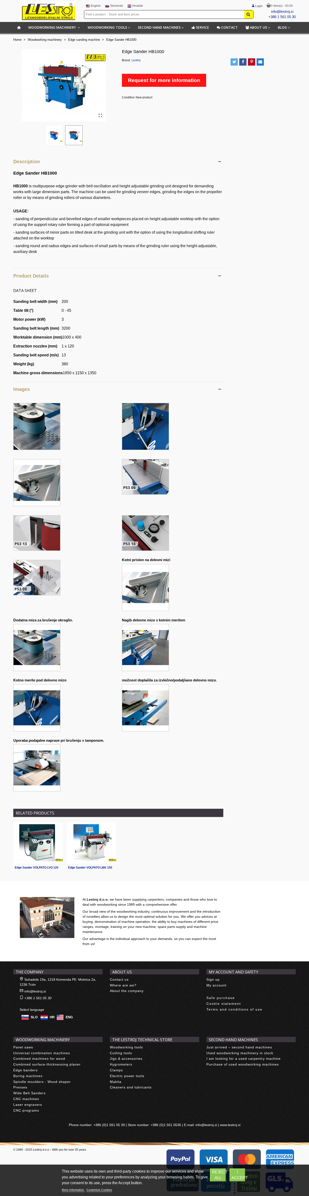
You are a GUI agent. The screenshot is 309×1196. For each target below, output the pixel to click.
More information (73, 1190)
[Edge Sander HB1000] (100, 115)
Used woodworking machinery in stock (239, 1053)
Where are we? (123, 985)
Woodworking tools (107, 27)
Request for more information (164, 80)
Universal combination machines (41, 1053)
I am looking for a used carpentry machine (243, 1058)
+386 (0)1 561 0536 (166, 1125)
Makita (115, 1082)
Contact (229, 27)
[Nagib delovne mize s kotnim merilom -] (145, 647)
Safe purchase (220, 998)
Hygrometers (121, 1064)
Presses (20, 1087)
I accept (239, 1175)
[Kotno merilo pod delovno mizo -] (36, 707)
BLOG (282, 27)
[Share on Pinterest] (251, 62)
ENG (69, 1017)
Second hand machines (159, 27)
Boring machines (27, 1076)
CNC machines (26, 1099)
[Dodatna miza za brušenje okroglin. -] (36, 647)
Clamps (116, 1070)
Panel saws (23, 1047)
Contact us (119, 979)
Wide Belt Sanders (29, 1093)
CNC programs (26, 1110)
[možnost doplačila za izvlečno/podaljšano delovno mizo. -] (145, 707)
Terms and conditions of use (234, 1009)
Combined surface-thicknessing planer (47, 1064)
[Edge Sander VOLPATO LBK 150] (91, 842)
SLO (34, 1017)
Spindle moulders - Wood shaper (42, 1082)
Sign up (213, 979)
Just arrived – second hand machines (239, 1047)
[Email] (260, 62)
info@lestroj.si (282, 11)
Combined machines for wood (39, 1058)
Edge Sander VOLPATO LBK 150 (90, 867)
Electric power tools (127, 1076)
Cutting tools (121, 1053)
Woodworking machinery (52, 27)
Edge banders (25, 1070)
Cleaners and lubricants (131, 1087)
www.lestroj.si (230, 1125)
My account (216, 985)
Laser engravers (27, 1105)
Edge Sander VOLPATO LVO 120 (36, 867)
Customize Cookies (99, 1190)
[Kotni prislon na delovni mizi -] (145, 587)
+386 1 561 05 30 (282, 17)
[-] (36, 426)
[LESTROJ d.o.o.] (48, 10)
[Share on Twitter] (234, 62)
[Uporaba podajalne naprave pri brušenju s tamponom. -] (36, 768)
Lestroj (136, 60)
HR (52, 1017)
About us (258, 27)
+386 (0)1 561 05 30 (109, 1125)
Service (202, 27)
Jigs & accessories (126, 1058)
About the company (127, 991)
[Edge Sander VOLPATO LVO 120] (38, 842)
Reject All (219, 1175)
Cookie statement (223, 1004)
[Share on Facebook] (242, 62)
